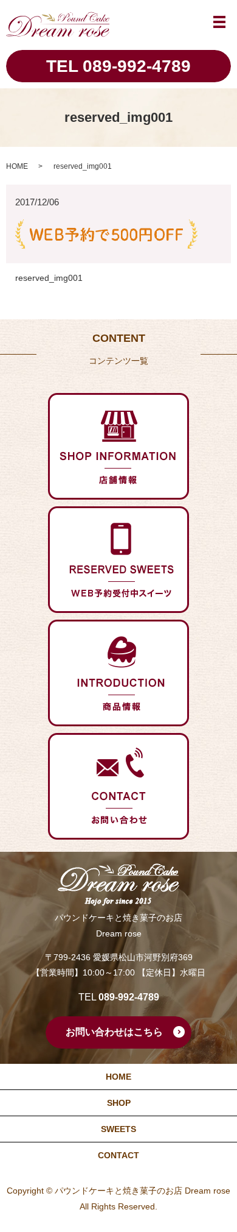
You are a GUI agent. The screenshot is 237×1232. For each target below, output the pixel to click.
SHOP (119, 1103)
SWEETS (118, 1129)
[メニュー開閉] (219, 22)
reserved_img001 (49, 278)
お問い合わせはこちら (114, 1032)
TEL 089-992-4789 (118, 66)
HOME (17, 166)
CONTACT (118, 1155)
